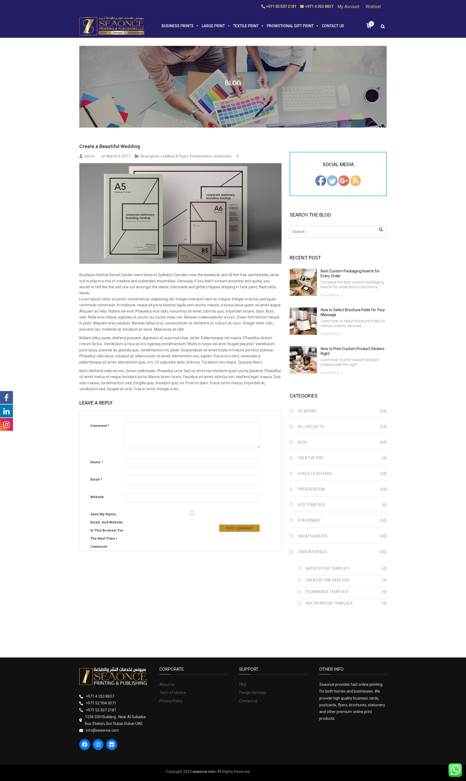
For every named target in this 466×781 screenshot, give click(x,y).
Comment (99, 426)
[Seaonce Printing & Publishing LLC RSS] (355, 180)
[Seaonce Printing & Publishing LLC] (111, 25)
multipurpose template (329, 603)
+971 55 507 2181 (101, 710)
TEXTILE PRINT (246, 26)
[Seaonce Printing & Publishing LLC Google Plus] (343, 180)
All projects (149, 156)
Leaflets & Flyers (175, 156)
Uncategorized (312, 536)
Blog (302, 442)
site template (311, 505)
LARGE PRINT (213, 26)
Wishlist (373, 6)
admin (89, 156)
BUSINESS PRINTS (178, 26)
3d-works (307, 411)
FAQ (242, 684)
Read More (330, 295)
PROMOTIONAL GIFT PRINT (290, 26)
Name (96, 462)
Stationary (223, 156)
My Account (348, 6)
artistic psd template (328, 568)
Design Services (252, 692)
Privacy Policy (171, 701)
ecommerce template (327, 592)
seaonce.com (204, 771)
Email (96, 479)
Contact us (333, 26)
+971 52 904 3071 (101, 703)
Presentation (201, 156)
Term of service (172, 692)
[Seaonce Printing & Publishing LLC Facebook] (320, 180)
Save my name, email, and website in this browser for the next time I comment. (107, 530)
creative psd (310, 458)
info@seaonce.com (102, 730)
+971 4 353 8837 (100, 696)
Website (97, 497)
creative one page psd (328, 580)
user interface (312, 552)
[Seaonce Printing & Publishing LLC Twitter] (332, 180)
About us (167, 684)
